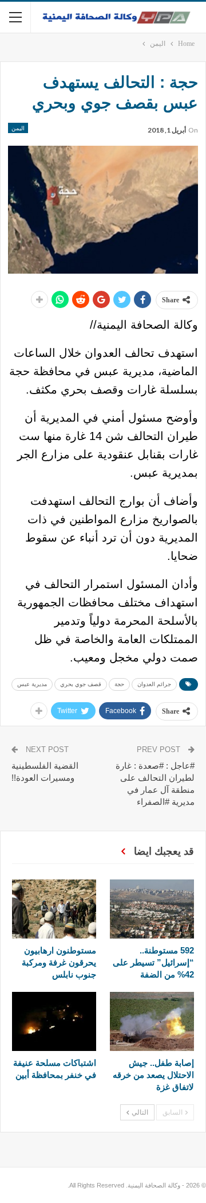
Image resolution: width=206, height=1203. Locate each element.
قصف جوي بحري (80, 684)
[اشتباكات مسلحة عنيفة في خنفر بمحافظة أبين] (54, 1021)
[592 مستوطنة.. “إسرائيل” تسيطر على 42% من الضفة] (152, 909)
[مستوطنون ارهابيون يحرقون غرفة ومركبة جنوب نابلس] (54, 909)
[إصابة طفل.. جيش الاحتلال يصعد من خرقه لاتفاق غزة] (152, 1021)
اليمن (18, 127)
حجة (119, 684)
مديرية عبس (32, 684)
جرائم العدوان (154, 684)
